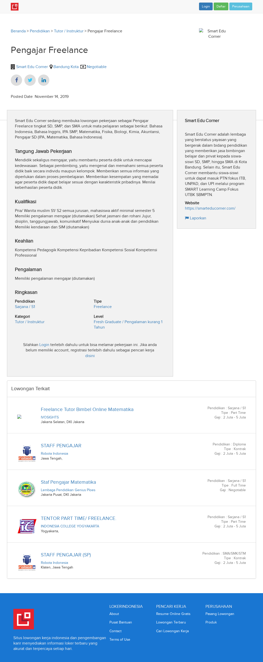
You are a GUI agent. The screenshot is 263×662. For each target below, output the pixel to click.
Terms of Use (119, 639)
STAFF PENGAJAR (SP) (66, 554)
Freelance (103, 306)
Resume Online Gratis (173, 614)
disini (90, 355)
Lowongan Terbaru (171, 622)
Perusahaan (240, 6)
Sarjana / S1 (25, 306)
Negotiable (97, 66)
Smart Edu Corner (31, 66)
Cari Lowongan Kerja (172, 631)
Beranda (18, 31)
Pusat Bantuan (120, 622)
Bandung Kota (66, 66)
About (114, 614)
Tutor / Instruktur (68, 31)
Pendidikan (40, 31)
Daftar (221, 6)
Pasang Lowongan (219, 614)
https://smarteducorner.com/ (210, 208)
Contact (115, 631)
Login (206, 6)
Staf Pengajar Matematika (68, 482)
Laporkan (197, 218)
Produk (211, 622)
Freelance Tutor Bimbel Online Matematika (87, 409)
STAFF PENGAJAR (61, 445)
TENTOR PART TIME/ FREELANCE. (78, 518)
